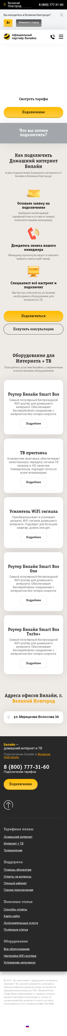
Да (8, 22)
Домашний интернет (18, 837)
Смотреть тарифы (33, 99)
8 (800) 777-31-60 (51, 4)
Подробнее (33, 423)
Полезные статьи (16, 929)
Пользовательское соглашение (23, 1016)
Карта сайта (12, 916)
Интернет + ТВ (13, 843)
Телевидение (13, 850)
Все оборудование (17, 949)
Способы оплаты (15, 909)
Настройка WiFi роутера (20, 956)
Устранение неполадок (20, 962)
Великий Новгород (14, 5)
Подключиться (33, 316)
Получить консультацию (33, 329)
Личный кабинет (15, 883)
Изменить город (29, 22)
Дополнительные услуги (21, 923)
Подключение (33, 112)
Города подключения (18, 890)
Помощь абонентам (17, 870)
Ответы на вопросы (17, 876)
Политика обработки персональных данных (30, 1011)
